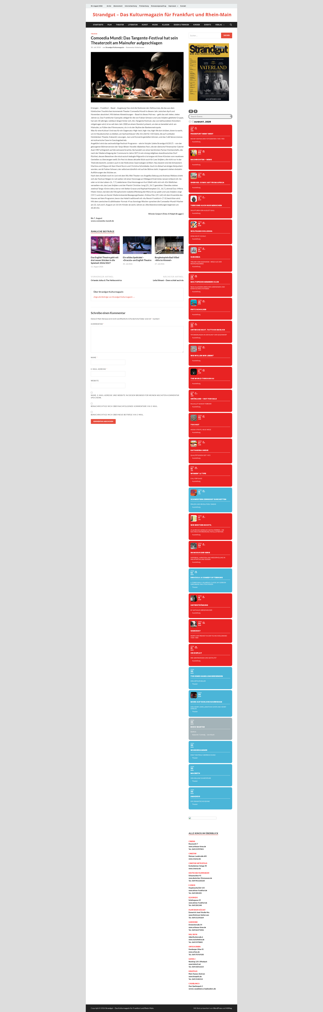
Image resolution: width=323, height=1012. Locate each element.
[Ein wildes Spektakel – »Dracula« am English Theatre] (137, 246)
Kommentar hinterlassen (135, 47)
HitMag (229, 1008)
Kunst (145, 25)
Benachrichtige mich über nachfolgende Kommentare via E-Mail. (124, 406)
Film (109, 25)
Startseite (98, 25)
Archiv (109, 6)
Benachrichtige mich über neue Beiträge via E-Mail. (117, 415)
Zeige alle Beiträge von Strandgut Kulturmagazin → (114, 297)
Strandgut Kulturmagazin (115, 47)
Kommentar (97, 324)
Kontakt (183, 6)
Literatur (133, 25)
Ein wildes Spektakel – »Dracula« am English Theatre (137, 259)
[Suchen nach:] (210, 35)
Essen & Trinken (181, 25)
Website (95, 381)
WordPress (217, 1008)
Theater (120, 25)
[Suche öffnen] (231, 25)
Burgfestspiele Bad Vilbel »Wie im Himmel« (167, 259)
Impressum (172, 6)
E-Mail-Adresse (99, 369)
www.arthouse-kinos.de (197, 846)
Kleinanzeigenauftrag (158, 6)
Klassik (165, 25)
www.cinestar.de (195, 859)
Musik (155, 25)
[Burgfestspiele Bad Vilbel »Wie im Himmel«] (169, 246)
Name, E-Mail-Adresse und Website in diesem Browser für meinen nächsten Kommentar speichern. (135, 396)
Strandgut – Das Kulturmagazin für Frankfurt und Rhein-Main (162, 14)
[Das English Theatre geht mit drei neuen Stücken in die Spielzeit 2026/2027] (105, 246)
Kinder (196, 25)
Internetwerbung (131, 6)
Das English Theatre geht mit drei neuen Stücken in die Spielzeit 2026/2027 (104, 260)
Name (94, 357)
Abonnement (118, 6)
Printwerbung (144, 6)
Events (207, 25)
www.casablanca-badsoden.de (202, 988)
